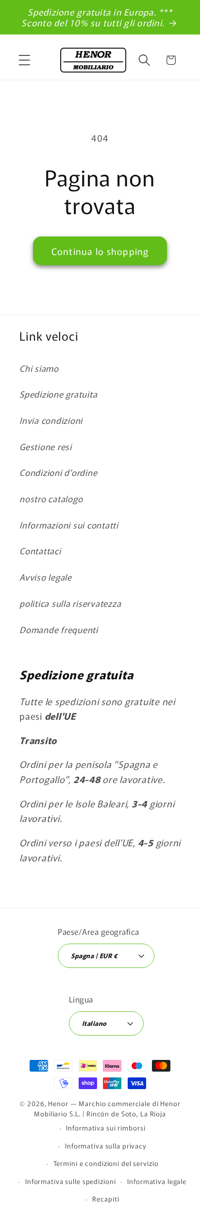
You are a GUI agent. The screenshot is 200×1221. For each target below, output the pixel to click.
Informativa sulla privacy (106, 1145)
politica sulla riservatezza (70, 603)
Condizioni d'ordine (58, 472)
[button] (24, 60)
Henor (58, 1103)
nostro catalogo (51, 498)
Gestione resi (45, 446)
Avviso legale (45, 577)
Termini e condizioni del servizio (106, 1163)
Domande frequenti (58, 629)
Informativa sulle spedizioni (70, 1181)
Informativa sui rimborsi (105, 1127)
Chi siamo (39, 368)
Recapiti (105, 1198)
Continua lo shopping (100, 250)
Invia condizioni (51, 420)
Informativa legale (156, 1181)
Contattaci (40, 551)
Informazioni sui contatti (68, 525)
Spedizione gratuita (58, 394)
